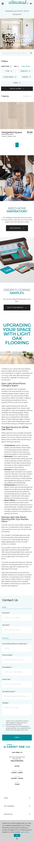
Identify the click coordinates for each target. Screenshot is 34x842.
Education (8, 814)
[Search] (31, 53)
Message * (5, 702)
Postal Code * (6, 679)
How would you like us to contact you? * (14, 643)
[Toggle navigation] (2, 3)
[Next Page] (21, 145)
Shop (6, 798)
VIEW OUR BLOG (15, 228)
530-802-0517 (17, 14)
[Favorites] (27, 4)
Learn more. (24, 832)
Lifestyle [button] (24, 71)
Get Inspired (9, 806)
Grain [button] (16, 83)
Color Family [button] (8, 77)
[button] (24, 4)
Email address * (7, 667)
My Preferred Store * (8, 691)
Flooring (14, 21)
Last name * (6, 625)
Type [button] (7, 71)
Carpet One (5, 21)
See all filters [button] (15, 88)
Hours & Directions (17, 761)
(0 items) (30, 3)
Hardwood (23, 21)
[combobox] (15, 53)
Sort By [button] (26, 96)
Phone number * (7, 655)
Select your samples (15, 307)
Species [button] (25, 77)
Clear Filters (25, 66)
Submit (17, 737)
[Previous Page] (13, 145)
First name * (6, 612)
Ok (17, 835)
